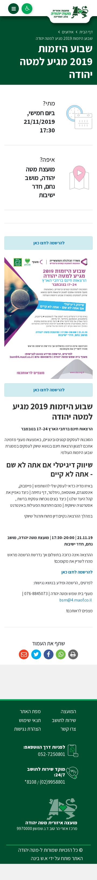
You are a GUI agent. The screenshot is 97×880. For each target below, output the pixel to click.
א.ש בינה (39, 858)
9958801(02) (52, 781)
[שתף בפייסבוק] (48, 654)
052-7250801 (51, 754)
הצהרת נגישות (27, 728)
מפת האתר (30, 711)
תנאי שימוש (30, 720)
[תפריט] (13, 8)
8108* (30, 781)
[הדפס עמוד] (73, 654)
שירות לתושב (64, 720)
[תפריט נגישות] (27, 8)
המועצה (68, 711)
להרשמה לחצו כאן (49, 243)
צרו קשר (68, 728)
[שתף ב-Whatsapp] (61, 654)
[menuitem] (61, 711)
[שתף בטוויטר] (36, 654)
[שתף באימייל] (24, 654)
